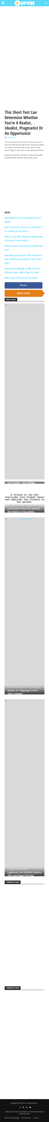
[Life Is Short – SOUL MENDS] (24, 391)
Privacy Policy (26, 1118)
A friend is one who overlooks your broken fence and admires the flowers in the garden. (24, 508)
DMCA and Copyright (12, 1118)
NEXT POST (23, 293)
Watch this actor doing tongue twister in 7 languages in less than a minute (23, 690)
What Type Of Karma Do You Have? (21, 277)
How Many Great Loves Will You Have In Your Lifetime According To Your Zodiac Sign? (23, 259)
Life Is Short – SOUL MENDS (21, 482)
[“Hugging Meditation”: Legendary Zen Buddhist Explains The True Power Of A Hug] (24, 787)
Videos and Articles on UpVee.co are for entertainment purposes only (24, 1113)
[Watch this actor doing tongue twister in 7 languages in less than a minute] (24, 605)
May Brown (12, 137)
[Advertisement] (24, 32)
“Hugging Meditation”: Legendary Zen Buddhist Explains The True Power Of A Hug (24, 872)
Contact (36, 1118)
